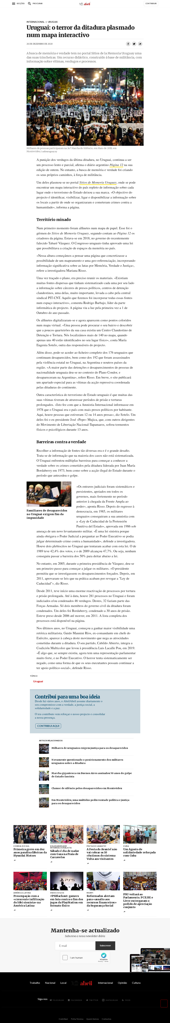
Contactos (106, 1019)
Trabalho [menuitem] (35, 982)
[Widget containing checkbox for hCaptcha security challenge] (85, 957)
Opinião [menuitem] (122, 982)
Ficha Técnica (77, 1019)
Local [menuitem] (63, 982)
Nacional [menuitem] (50, 982)
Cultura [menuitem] (136, 982)
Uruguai (38, 681)
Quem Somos (92, 1019)
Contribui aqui (48, 725)
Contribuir (63, 1019)
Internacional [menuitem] (105, 982)
